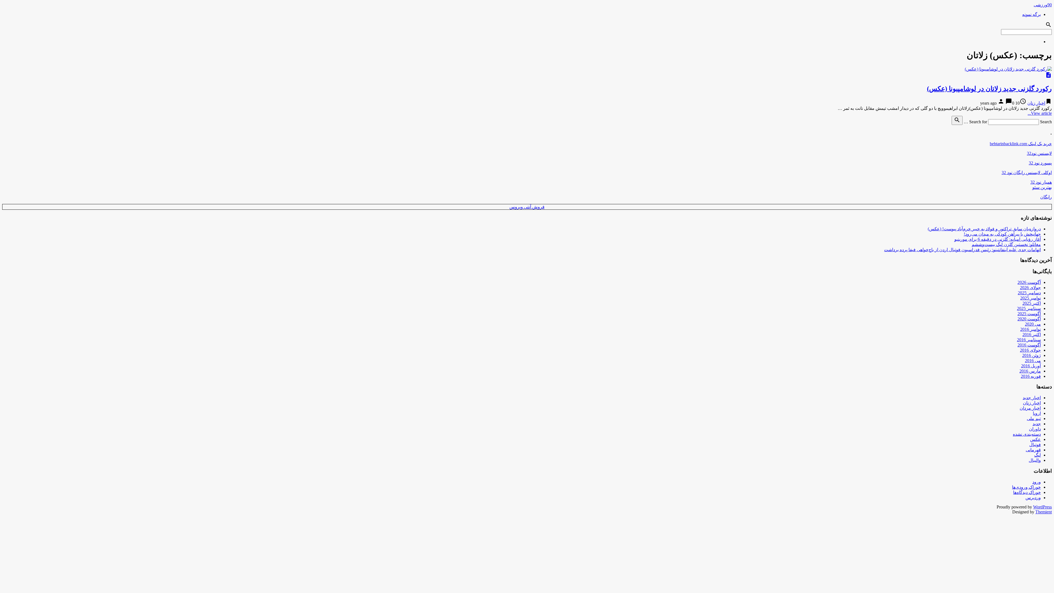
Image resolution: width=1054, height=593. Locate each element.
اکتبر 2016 (1031, 334)
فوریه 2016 (1031, 376)
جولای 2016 (1030, 350)
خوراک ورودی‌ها (1026, 487)
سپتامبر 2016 (1029, 339)
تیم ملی (1034, 418)
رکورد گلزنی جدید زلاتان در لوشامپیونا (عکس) (989, 88)
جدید (1037, 423)
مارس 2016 (1030, 371)
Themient (1043, 512)
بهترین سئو (1042, 187)
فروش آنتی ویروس (527, 207)
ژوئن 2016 (1031, 355)
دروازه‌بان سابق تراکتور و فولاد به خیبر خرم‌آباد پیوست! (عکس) (984, 228)
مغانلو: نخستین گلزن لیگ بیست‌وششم (1006, 244)
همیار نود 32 (1041, 182)
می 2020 (1033, 324)
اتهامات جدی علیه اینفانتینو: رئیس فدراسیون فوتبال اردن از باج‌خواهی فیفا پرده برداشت (962, 249)
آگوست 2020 (1029, 319)
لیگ (1037, 455)
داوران (1035, 429)
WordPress (1042, 507)
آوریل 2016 (1031, 365)
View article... (1040, 113)
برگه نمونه (1031, 14)
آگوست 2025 (1029, 313)
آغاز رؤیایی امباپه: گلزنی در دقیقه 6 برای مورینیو (997, 239)
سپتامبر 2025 (1029, 308)
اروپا (1037, 413)
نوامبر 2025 (1030, 298)
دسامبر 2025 (1029, 292)
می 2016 (1033, 360)
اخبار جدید (1032, 397)
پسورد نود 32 (1040, 163)
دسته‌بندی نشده (1027, 434)
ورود (1036, 482)
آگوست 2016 (1029, 345)
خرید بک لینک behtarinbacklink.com (1021, 143)
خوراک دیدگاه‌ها (1027, 492)
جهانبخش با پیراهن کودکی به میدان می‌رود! (1002, 234)
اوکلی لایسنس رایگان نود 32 (1027, 172)
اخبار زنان (1036, 103)
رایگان (1046, 197)
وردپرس (1033, 497)
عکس (1035, 439)
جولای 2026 (1030, 287)
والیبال (1035, 460)
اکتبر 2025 (1031, 303)
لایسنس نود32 (1039, 153)
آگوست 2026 (1029, 282)
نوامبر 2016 (1030, 329)
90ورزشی (1043, 4)
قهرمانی (1033, 449)
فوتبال (1035, 444)
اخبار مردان (1030, 408)
